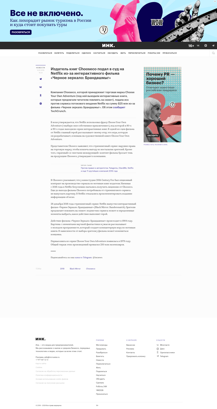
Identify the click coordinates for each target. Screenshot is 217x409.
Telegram (164, 356)
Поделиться (72, 53)
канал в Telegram (83, 257)
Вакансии (130, 345)
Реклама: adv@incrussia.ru (48, 357)
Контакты (130, 353)
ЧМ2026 (99, 390)
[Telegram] (213, 45)
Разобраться (45, 53)
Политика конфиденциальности (49, 375)
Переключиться (136, 53)
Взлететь (59, 53)
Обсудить (113, 53)
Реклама (130, 349)
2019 (62, 269)
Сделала (86, 53)
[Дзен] (205, 45)
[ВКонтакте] (198, 45)
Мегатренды (101, 345)
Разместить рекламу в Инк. (156, 144)
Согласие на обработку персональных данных (55, 371)
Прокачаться (170, 53)
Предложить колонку (135, 356)
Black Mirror (75, 269)
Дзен (162, 349)
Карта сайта (41, 364)
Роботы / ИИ (154, 53)
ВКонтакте (165, 345)
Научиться (99, 53)
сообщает (119, 107)
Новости (100, 360)
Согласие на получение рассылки (50, 383)
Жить (123, 53)
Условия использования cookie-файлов (52, 379)
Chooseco (90, 269)
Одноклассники (167, 353)
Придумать (101, 349)
